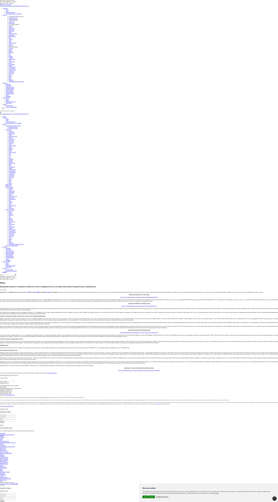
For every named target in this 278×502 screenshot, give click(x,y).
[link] (215, 493)
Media (7, 100)
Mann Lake (11, 35)
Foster (10, 49)
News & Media (6, 97)
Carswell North (12, 69)
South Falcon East (13, 33)
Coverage (2, 473)
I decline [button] (152, 497)
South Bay (11, 80)
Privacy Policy (215, 493)
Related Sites (9, 103)
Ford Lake (11, 73)
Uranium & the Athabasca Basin (13, 125)
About (7, 9)
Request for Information (11, 107)
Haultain (11, 56)
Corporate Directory (10, 12)
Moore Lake (11, 23)
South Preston (12, 59)
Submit (2, 422)
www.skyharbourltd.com (51, 373)
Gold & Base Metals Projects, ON (16, 81)
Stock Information (10, 89)
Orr (9, 53)
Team (7, 11)
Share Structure (9, 91)
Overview (11, 25)
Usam (10, 41)
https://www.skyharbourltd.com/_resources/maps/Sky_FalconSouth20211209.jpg (139, 297)
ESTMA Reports (10, 93)
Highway (11, 39)
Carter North (11, 61)
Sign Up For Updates (6, 4)
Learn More (2, 433)
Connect (5, 104)
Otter (10, 55)
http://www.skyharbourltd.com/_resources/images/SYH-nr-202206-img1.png (139, 306)
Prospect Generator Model (12, 245)
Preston (10, 27)
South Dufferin (12, 36)
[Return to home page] (14, 6)
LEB (10, 75)
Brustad (10, 65)
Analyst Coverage (10, 87)
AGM (7, 95)
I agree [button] (145, 497)
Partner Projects (9, 187)
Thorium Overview (13, 19)
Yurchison (11, 45)
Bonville (11, 57)
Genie (10, 40)
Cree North (11, 72)
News (7, 99)
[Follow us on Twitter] (5, 272)
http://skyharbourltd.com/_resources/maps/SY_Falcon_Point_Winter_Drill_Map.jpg (139, 332)
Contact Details (9, 105)
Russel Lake (11, 21)
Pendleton (11, 52)
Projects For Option (10, 209)
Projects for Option (4, 452)
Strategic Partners (10, 88)
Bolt (10, 37)
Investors (5, 83)
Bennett (10, 51)
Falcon (10, 32)
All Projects (8, 129)
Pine (10, 77)
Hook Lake (11, 31)
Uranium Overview (13, 17)
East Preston (11, 29)
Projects (5, 15)
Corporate (5, 8)
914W (10, 44)
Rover (10, 63)
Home (4, 116)
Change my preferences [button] (162, 497)
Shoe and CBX (12, 43)
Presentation (8, 85)
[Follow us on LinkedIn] (3, 272)
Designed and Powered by (9, 484)
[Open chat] (274, 498)
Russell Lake (12, 28)
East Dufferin (12, 64)
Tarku (10, 60)
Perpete (10, 76)
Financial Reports (10, 92)
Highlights (8, 84)
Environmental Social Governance (14, 13)
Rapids (10, 79)
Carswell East (12, 68)
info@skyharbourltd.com (9, 395)
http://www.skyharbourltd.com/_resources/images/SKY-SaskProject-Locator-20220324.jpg (139, 370)
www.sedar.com (158, 403)
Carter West (11, 71)
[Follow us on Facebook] (4, 272)
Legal (1, 481)
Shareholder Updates (10, 101)
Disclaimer (8, 96)
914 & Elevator (12, 67)
